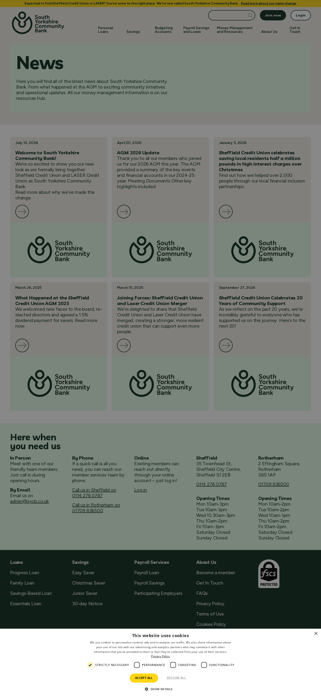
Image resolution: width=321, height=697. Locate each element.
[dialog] (160, 663)
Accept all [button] (144, 678)
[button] (160, 688)
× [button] (315, 633)
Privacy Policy (160, 656)
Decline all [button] (176, 678)
